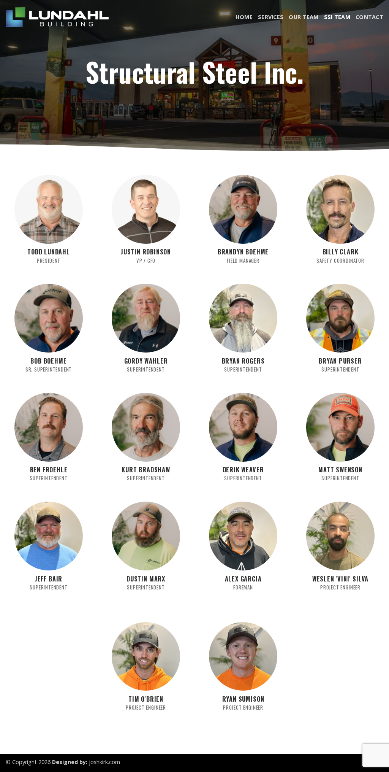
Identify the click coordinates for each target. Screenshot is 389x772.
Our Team (303, 17)
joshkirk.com (104, 762)
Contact (369, 17)
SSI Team (337, 17)
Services (270, 17)
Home (244, 17)
